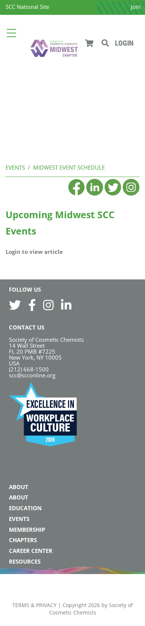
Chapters (23, 540)
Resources (25, 561)
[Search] (105, 43)
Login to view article (34, 251)
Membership (27, 529)
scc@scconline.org (32, 375)
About (18, 487)
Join (136, 6)
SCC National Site (27, 6)
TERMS (20, 605)
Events (19, 518)
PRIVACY (46, 605)
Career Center (30, 550)
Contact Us (26, 327)
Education (25, 508)
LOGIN (124, 43)
